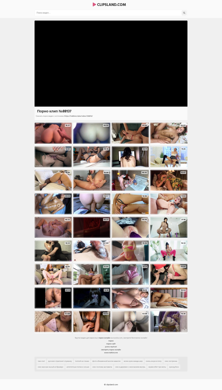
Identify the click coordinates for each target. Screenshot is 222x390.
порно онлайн (104, 337)
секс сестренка (171, 361)
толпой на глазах (82, 361)
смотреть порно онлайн (111, 349)
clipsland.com (111, 5)
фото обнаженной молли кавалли (106, 361)
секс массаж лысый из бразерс (50, 366)
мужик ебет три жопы (157, 366)
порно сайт (111, 343)
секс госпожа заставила (102, 366)
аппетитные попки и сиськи (78, 366)
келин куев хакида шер (133, 361)
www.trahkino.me (111, 352)
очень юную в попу (153, 361)
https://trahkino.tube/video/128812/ (78, 116)
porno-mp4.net (111, 346)
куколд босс (174, 366)
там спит (41, 361)
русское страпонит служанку (60, 361)
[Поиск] (184, 12)
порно (111, 340)
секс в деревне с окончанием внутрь (130, 366)
